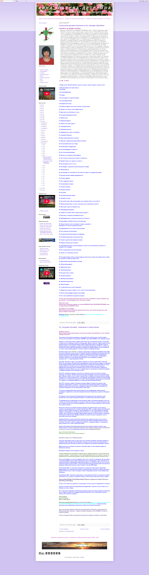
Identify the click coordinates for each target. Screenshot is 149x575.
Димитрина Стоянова (45, 250)
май (42, 135)
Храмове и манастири (45, 77)
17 (43, 167)
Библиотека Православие (45, 223)
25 (43, 153)
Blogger (82, 557)
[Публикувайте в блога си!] (79, 322)
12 (43, 169)
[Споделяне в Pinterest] (84, 322)
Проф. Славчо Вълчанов (45, 262)
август (42, 130)
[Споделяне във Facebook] (82, 322)
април (42, 137)
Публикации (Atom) (70, 531)
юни (42, 133)
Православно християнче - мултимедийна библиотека (46, 232)
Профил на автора (44, 210)
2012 (41, 188)
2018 (41, 112)
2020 (41, 110)
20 (43, 155)
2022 (41, 106)
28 (43, 148)
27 (43, 150)
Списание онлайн (44, 82)
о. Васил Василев (44, 253)
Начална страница (84, 529)
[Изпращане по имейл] (78, 322)
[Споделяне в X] (81, 322)
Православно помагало (45, 228)
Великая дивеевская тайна (46, 225)
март (42, 139)
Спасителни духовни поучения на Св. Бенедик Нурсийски (81, 25)
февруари (43, 141)
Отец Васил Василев (44, 260)
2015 (41, 117)
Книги (41, 79)
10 (43, 171)
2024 (41, 105)
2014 (41, 119)
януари (43, 142)
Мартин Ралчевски (44, 248)
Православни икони (44, 74)
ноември (43, 124)
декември (43, 123)
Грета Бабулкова (43, 251)
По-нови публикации (63, 529)
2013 (41, 121)
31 (43, 144)
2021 (41, 108)
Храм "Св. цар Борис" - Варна (46, 234)
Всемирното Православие (46, 226)
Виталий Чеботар (44, 254)
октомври (43, 126)
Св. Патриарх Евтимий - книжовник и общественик (79, 327)
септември (43, 128)
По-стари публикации (105, 529)
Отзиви (41, 80)
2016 (41, 115)
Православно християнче (45, 229)
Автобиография (43, 71)
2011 (41, 190)
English (41, 76)
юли (42, 132)
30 (43, 146)
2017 (41, 114)
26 (43, 151)
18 (43, 165)
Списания (42, 72)
